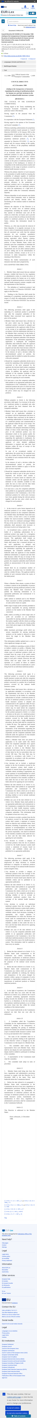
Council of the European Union (10, 1348)
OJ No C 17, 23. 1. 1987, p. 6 (14, 1201)
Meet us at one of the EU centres (11, 1316)
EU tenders (5, 1281)
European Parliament (8, 1344)
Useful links (5, 1272)
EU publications (6, 1287)
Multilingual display (10, 66)
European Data (6, 1279)
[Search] (34, 21)
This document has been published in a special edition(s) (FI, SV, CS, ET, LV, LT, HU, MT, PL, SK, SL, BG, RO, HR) (18, 49)
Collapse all (32, 59)
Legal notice (5, 1254)
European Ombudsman (8, 1367)
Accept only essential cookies (17, 1413)
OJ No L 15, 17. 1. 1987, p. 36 (14, 1214)
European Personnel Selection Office (12, 1373)
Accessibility (5, 1258)
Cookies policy (6, 1256)
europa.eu (15, 1303)
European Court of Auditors (9, 1357)
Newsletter (5, 1269)
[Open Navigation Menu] (3, 21)
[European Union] (6, 1299)
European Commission (8, 1350)
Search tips (13, 25)
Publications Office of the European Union (13, 1375)
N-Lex (3, 1291)
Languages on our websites (9, 1331)
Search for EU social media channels (12, 1324)
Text (5, 70)
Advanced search (31, 27)
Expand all (24, 59)
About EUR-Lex (6, 1267)
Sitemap (4, 1247)
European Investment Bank (9, 1365)
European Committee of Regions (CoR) (12, 1363)
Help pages (5, 1243)
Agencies (4, 1377)
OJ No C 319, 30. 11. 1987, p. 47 (15, 1209)
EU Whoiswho (6, 1285)
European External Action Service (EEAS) (13, 1359)
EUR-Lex (7, 12)
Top (5, 1218)
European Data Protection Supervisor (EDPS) (14, 1369)
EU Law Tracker (6, 1293)
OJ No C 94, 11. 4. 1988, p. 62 (14, 1205)
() (13, 116)
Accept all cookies (13, 1408)
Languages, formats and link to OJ (14, 62)
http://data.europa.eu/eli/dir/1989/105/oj (17, 56)
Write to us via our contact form (10, 1314)
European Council (7, 1346)
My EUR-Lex (25, 8)
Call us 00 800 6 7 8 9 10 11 (9, 1310)
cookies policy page (14, 1397)
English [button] (33, 8)
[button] (18, 1416)
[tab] (19, 61)
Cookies (4, 1337)
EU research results (7, 1283)
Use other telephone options (10, 1312)
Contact (4, 1245)
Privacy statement (7, 1260)
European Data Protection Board (11, 1371)
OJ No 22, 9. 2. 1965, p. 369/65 (14, 1211)
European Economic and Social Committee (14, 1361)
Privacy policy (6, 1333)
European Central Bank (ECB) (10, 1355)
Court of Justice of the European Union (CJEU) (15, 1352)
